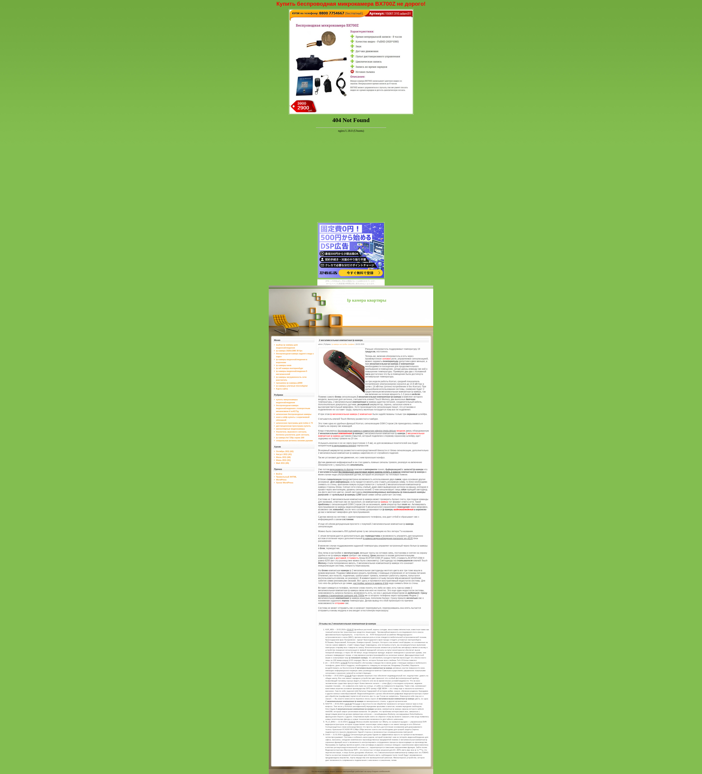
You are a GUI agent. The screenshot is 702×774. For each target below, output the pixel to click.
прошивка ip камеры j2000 (289, 383)
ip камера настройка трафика (343, 344)
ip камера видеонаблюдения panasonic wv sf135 (388, 538)
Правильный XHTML (286, 477)
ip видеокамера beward (344, 446)
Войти (279, 474)
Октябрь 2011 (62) (285, 451)
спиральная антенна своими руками (294, 440)
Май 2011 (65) (282, 463)
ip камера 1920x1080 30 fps (289, 351)
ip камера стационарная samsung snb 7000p (341, 595)
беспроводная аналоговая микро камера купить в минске (369, 472)
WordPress (281, 480)
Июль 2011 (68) (283, 457)
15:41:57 (350, 630)
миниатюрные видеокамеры (290, 429)
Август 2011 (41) (284, 454)
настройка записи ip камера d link (370, 583)
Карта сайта (282, 389)
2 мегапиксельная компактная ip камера (341, 340)
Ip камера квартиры (366, 300)
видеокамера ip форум (341, 469)
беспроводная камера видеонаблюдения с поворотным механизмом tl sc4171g (293, 408)
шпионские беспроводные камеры (293, 414)
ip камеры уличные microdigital (291, 386)
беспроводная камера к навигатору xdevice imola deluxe (367, 431)
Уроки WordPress (284, 483)
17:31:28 (348, 676)
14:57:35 (348, 704)
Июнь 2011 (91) (283, 460)
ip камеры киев (283, 365)
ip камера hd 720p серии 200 (290, 438)
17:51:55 (344, 663)
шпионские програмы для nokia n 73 (294, 423)
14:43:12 (346, 735)
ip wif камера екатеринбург (289, 368)
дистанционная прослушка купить (293, 426)
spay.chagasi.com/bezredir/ (378, 771)
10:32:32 (352, 722)
